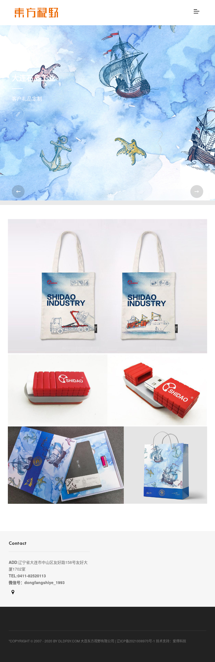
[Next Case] (196, 191)
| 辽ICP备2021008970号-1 (135, 640)
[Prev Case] (18, 191)
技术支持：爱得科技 (171, 640)
